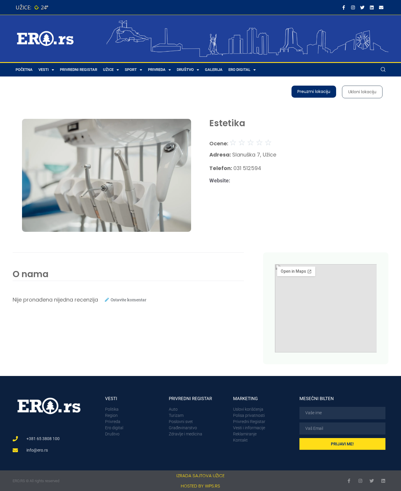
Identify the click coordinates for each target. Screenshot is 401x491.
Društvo (185, 69)
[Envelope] (381, 7)
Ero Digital (239, 69)
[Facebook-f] (343, 7)
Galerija (214, 69)
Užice (108, 69)
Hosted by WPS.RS (200, 486)
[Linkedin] (371, 7)
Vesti (43, 69)
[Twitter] (362, 7)
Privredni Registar (78, 69)
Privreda (157, 69)
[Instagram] (352, 7)
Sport (131, 69)
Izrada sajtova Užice (200, 475)
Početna (24, 69)
